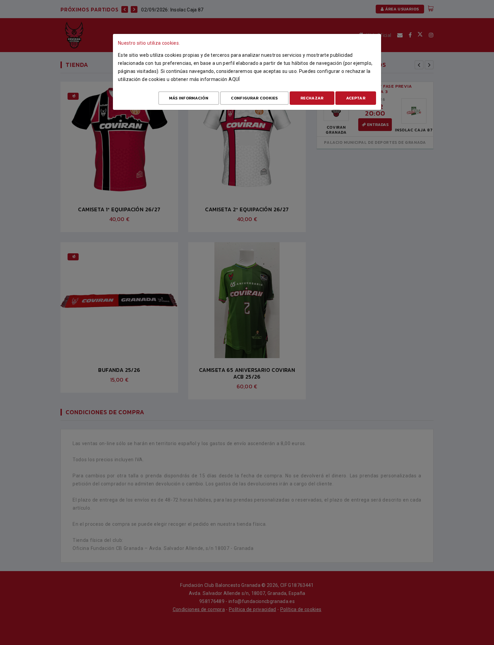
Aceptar (355, 98)
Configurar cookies (254, 98)
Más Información (189, 98)
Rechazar (311, 98)
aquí (234, 79)
